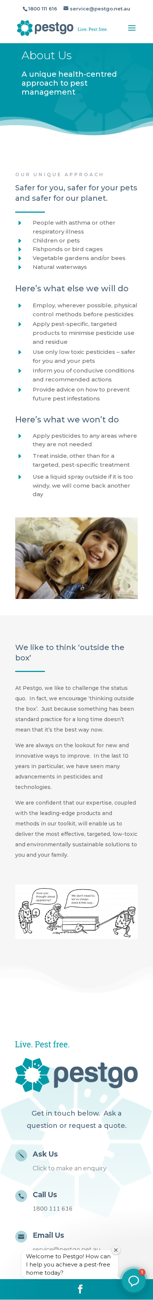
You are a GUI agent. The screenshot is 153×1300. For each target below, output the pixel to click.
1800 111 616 (42, 9)
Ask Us (45, 1154)
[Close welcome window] (115, 1250)
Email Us (48, 1235)
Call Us (45, 1194)
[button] (134, 1281)
